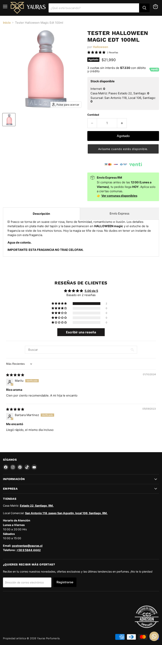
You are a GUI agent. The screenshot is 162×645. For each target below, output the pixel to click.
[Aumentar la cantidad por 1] (122, 123)
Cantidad (93, 114)
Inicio (7, 22)
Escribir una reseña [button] (81, 332)
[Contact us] (154, 636)
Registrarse (65, 582)
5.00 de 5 (91, 291)
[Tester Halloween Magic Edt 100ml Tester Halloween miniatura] (9, 119)
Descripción (41, 214)
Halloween (100, 47)
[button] (123, 149)
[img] (15, 375)
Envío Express (119, 213)
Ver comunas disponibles (119, 196)
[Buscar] (144, 7)
